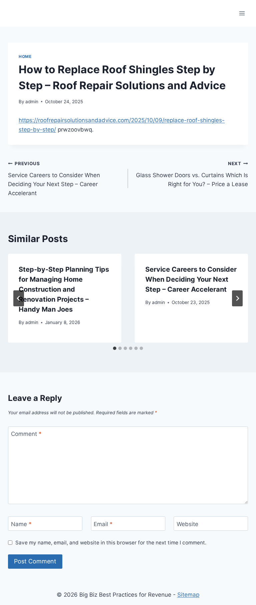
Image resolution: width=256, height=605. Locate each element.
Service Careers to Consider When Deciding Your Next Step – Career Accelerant (54, 178)
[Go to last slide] (18, 298)
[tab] (114, 348)
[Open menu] (242, 13)
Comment (26, 434)
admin (31, 101)
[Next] (237, 298)
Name (21, 523)
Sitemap (188, 594)
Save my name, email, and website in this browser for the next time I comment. (110, 542)
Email (103, 523)
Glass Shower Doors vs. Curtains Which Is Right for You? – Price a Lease (192, 174)
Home (25, 56)
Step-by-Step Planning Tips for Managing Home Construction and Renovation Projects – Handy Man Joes (64, 289)
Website (187, 523)
